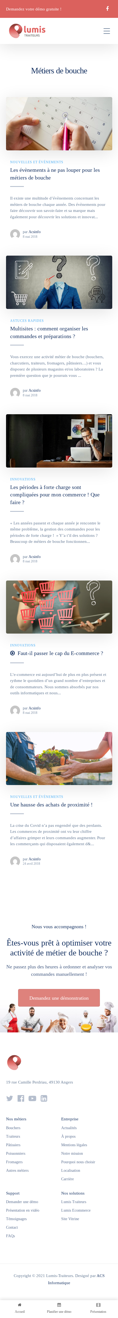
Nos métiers (16, 1119)
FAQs (10, 1236)
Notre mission (72, 1153)
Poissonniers (15, 1153)
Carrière (67, 1179)
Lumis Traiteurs (73, 1202)
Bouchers (13, 1128)
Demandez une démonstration (59, 998)
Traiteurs (13, 1136)
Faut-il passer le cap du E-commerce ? (60, 653)
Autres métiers (17, 1170)
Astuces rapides (27, 321)
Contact (12, 1227)
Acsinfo (35, 232)
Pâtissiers (13, 1145)
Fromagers (14, 1162)
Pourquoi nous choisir (78, 1162)
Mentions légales (74, 1145)
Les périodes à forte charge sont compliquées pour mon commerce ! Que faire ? (55, 494)
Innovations (23, 479)
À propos (68, 1136)
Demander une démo (22, 1202)
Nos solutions (73, 1193)
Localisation (70, 1170)
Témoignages (16, 1219)
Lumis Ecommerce (76, 1210)
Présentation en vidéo (22, 1210)
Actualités (69, 1128)
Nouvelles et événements (36, 162)
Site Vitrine (70, 1219)
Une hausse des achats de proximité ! (51, 805)
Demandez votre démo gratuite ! (33, 9)
